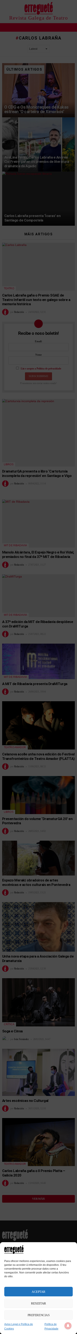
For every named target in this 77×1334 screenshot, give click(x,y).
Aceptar (38, 1291)
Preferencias (39, 1315)
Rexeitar (38, 1303)
